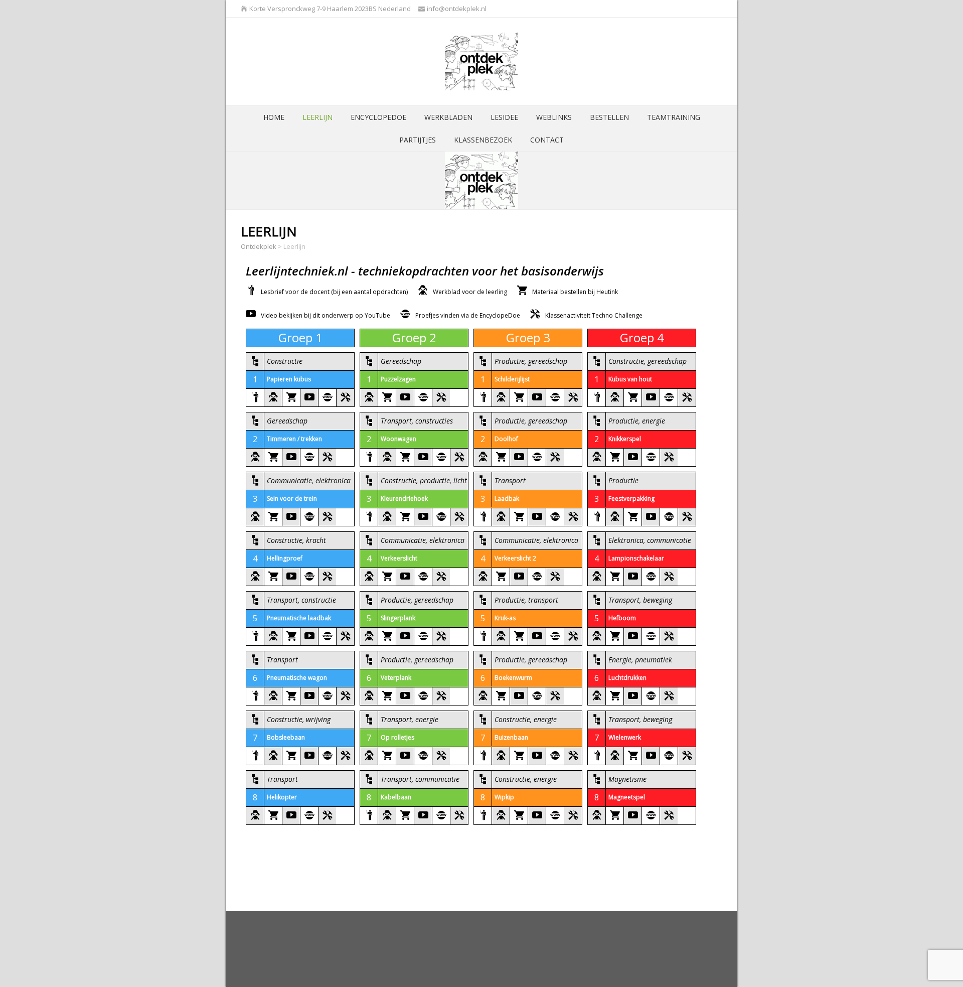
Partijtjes (417, 140)
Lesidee (504, 117)
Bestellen (609, 117)
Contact (547, 140)
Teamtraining (673, 117)
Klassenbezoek (483, 140)
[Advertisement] (423, 948)
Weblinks (554, 117)
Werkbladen (448, 117)
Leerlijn (317, 117)
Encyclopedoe (378, 117)
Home (273, 117)
